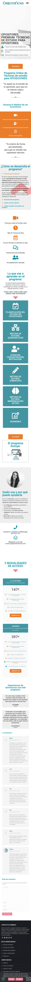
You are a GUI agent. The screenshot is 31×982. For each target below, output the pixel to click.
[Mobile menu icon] (27, 3)
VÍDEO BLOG (6, 956)
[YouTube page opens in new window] (5, 938)
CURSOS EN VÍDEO (7, 968)
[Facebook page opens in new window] (2, 938)
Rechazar (19, 979)
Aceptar (11, 979)
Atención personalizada (12, 174)
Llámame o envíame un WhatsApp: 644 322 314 (15, 532)
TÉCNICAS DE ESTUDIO (8, 947)
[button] (15, 173)
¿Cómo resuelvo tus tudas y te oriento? (13, 206)
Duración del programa (11, 199)
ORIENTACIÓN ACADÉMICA (9, 950)
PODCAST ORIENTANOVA (9, 953)
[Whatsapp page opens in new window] (11, 938)
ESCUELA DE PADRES (8, 944)
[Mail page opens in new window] (9, 938)
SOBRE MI (5, 963)
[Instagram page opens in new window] (7, 938)
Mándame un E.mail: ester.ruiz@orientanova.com (15, 542)
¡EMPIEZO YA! (15, 615)
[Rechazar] (29, 977)
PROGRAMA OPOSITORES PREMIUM (11, 971)
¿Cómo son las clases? (11, 203)
